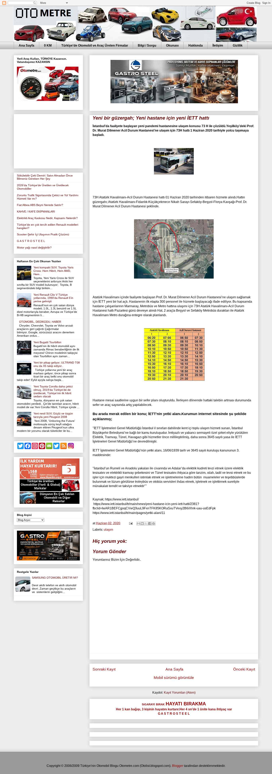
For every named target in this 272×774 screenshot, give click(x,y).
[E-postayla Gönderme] (130, 523)
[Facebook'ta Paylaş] (150, 523)
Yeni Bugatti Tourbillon (47, 342)
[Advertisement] (48, 140)
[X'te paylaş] (146, 523)
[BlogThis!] (142, 523)
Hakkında (195, 45)
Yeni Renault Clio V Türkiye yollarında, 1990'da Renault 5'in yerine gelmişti (53, 298)
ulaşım (108, 529)
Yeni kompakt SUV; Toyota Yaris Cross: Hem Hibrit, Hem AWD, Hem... (53, 271)
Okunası (172, 45)
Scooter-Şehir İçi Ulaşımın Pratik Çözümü (43, 234)
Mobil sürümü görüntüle (174, 678)
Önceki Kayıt (244, 669)
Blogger (177, 765)
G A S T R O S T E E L (31, 241)
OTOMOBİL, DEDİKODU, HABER (40, 321)
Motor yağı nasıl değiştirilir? (34, 247)
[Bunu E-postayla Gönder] (138, 523)
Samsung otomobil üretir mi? (55, 577)
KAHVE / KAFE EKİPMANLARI (36, 211)
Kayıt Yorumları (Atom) (180, 692)
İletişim (217, 45)
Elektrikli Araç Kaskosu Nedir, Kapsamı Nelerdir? (47, 218)
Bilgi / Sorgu (147, 45)
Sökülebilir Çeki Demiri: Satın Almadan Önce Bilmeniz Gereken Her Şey (45, 177)
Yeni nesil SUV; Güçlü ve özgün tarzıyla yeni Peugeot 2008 (53, 415)
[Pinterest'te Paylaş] (154, 523)
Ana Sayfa (26, 45)
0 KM (48, 45)
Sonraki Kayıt (104, 669)
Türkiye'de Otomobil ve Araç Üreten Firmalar (94, 45)
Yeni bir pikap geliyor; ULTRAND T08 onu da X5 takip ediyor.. (56, 364)
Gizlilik (238, 45)
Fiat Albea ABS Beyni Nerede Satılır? (40, 205)
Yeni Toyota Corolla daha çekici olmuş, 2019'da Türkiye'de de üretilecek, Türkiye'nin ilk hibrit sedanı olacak (53, 391)
